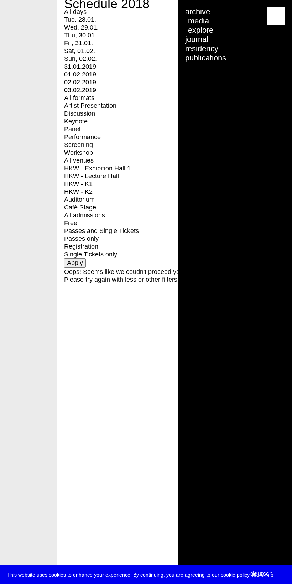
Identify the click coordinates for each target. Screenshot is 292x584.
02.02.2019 (80, 82)
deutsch (261, 573)
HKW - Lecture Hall (91, 176)
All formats (79, 97)
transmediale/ (27, 16)
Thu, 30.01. (80, 35)
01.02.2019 (80, 74)
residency (201, 48)
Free (70, 223)
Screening (78, 144)
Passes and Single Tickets (101, 230)
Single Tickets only (90, 254)
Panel (72, 129)
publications (205, 57)
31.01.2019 (80, 66)
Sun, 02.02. (80, 58)
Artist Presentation (90, 105)
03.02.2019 (80, 90)
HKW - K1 (78, 183)
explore (200, 30)
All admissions (84, 215)
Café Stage (80, 207)
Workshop (78, 152)
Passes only (81, 238)
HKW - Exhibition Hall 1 (97, 168)
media (198, 20)
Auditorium (79, 199)
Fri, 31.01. (78, 43)
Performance (82, 136)
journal (196, 39)
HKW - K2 (78, 191)
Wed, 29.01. (81, 27)
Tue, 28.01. (80, 19)
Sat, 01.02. (79, 50)
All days (75, 11)
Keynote (76, 121)
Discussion (79, 113)
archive (197, 11)
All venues (79, 160)
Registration (81, 246)
